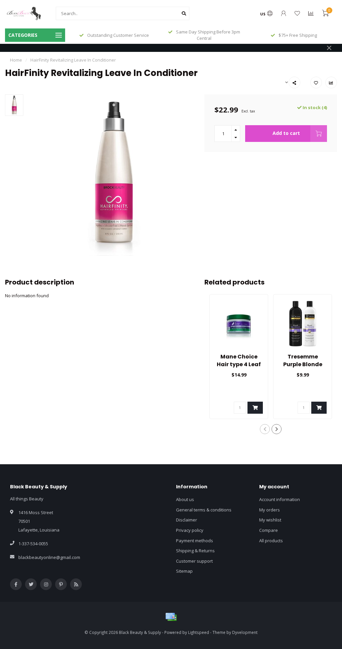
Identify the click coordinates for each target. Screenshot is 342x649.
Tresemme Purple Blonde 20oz (302, 364)
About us (185, 499)
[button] (265, 429)
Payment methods (194, 541)
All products (271, 541)
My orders (269, 510)
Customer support (194, 561)
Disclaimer (186, 520)
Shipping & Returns (195, 551)
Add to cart (286, 133)
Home (16, 60)
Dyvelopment (245, 632)
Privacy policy (189, 530)
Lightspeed (198, 632)
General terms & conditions (203, 510)
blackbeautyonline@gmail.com (49, 557)
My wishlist (270, 520)
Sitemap (184, 571)
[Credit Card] (171, 617)
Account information (279, 499)
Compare (268, 530)
